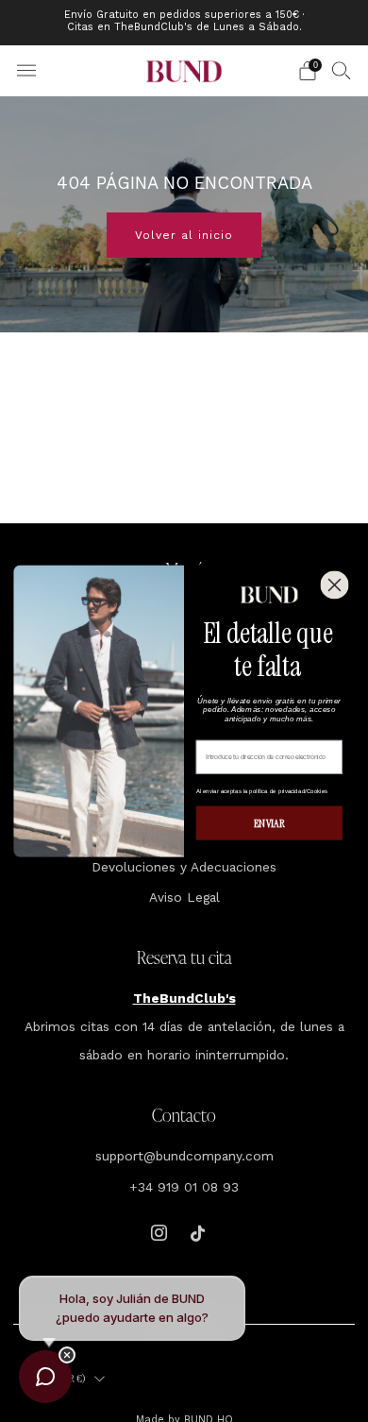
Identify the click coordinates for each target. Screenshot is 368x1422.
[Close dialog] (334, 584)
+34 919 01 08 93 (184, 1186)
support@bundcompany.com (184, 1155)
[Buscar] (341, 69)
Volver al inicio (184, 235)
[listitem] (184, 22)
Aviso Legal (184, 897)
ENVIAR (269, 823)
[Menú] (26, 70)
